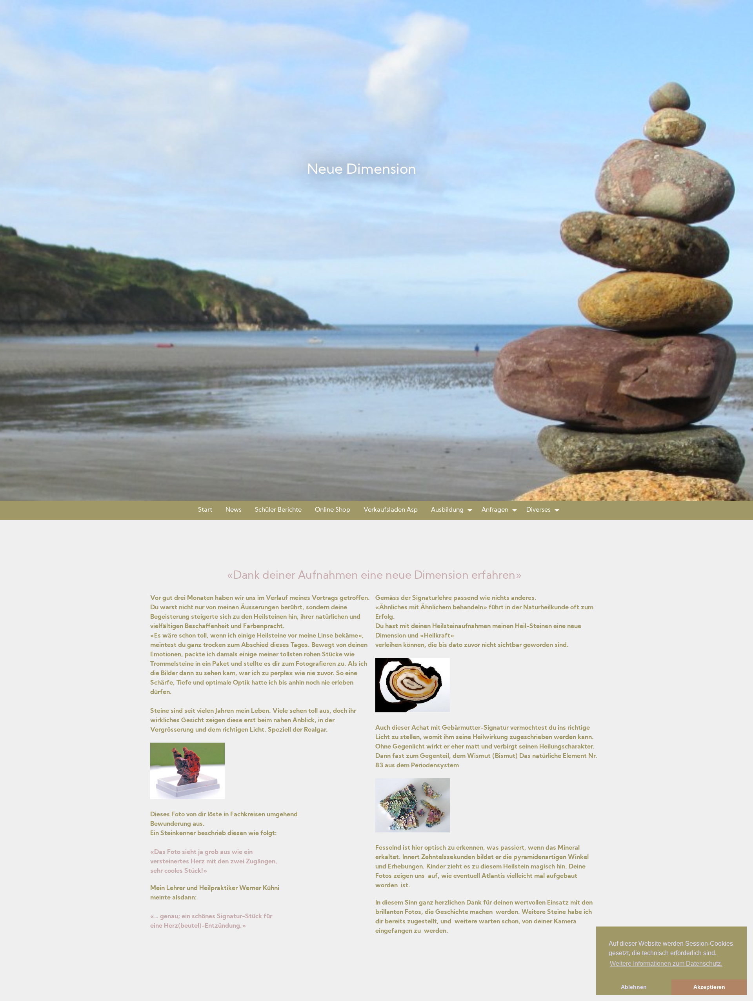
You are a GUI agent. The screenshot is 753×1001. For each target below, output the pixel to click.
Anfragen (495, 510)
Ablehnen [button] (634, 987)
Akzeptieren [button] (709, 987)
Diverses (538, 510)
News (234, 510)
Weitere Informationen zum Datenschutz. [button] (666, 963)
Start (205, 510)
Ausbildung (447, 510)
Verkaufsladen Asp (391, 510)
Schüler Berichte (278, 510)
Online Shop (332, 510)
